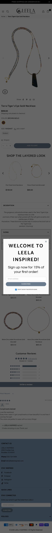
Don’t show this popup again (27, 289)
